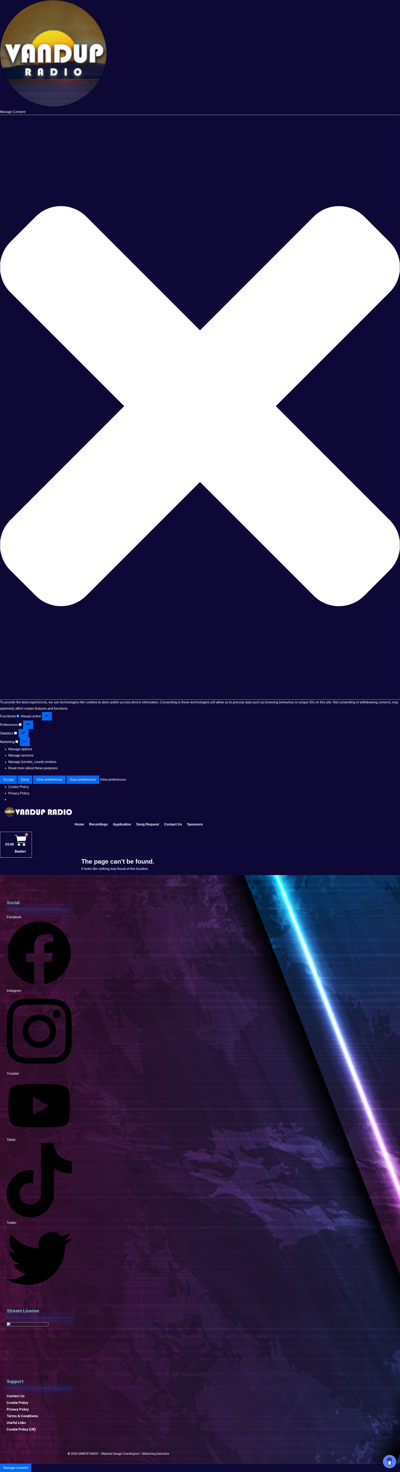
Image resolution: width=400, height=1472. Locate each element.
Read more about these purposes (33, 768)
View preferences (49, 779)
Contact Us (173, 824)
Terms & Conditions (22, 1416)
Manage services (21, 755)
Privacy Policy (18, 793)
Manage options (20, 749)
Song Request (147, 824)
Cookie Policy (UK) (21, 1429)
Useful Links (16, 1423)
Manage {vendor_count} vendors (32, 762)
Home (79, 824)
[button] (200, 407)
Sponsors (195, 824)
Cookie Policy (18, 787)
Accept (8, 779)
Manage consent (15, 1467)
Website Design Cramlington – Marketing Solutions (135, 1453)
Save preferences (83, 779)
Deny (25, 779)
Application (122, 824)
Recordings (98, 824)
